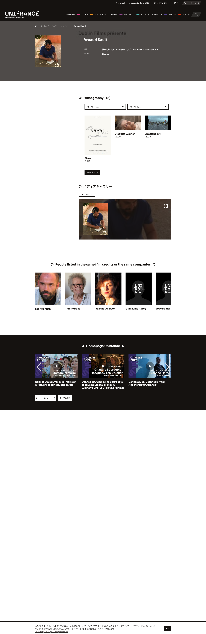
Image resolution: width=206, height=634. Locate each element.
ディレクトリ (129, 14)
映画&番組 (71, 14)
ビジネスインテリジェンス (151, 14)
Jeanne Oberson (105, 308)
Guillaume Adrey (136, 308)
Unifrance (172, 14)
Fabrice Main (43, 308)
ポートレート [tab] (87, 194)
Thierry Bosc (72, 308)
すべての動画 (64, 398)
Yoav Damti (163, 308)
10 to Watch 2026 (161, 3)
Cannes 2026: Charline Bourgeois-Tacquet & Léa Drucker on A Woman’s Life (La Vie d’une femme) (56, 384)
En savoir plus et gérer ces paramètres (51, 631)
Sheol (88, 158)
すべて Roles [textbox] (135, 107)
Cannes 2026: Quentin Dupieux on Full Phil (149, 383)
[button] (165, 206)
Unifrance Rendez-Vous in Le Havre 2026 (132, 3)
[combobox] (105, 107)
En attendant (153, 133)
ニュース (84, 14)
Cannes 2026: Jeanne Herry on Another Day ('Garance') (100, 383)
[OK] (167, 628)
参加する (186, 14)
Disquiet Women (125, 133)
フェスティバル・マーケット (106, 14)
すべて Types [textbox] (93, 107)
